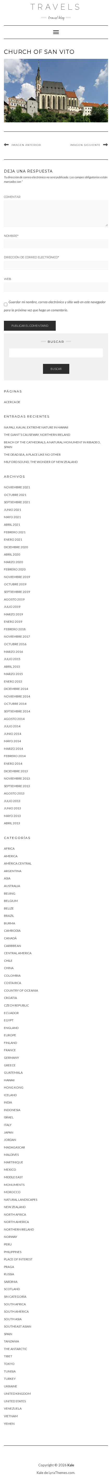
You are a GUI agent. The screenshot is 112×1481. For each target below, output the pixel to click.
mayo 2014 (12, 741)
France (10, 1050)
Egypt (9, 1020)
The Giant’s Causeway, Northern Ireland (37, 435)
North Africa (15, 1214)
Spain (8, 1334)
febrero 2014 (15, 756)
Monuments (14, 1185)
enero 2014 (13, 763)
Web (7, 279)
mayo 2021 (12, 517)
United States (15, 1401)
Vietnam (11, 1416)
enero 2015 (13, 681)
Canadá (10, 938)
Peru (8, 1244)
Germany (11, 1058)
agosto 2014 (14, 719)
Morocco (12, 1192)
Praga (9, 1267)
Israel (9, 1117)
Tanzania (11, 1341)
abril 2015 (12, 666)
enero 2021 (13, 539)
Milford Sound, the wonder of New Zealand (41, 462)
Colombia (12, 975)
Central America (18, 953)
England (11, 1028)
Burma (9, 923)
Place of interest (18, 1259)
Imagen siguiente (85, 145)
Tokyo (9, 1364)
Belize (9, 908)
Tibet (8, 1356)
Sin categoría (15, 1297)
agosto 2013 (14, 793)
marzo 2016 (13, 652)
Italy (7, 1125)
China (9, 968)
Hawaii (9, 1080)
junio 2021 (12, 510)
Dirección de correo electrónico (31, 257)
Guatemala (13, 1072)
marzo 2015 (13, 674)
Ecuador (11, 1013)
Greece (10, 1065)
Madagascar (14, 1147)
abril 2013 (12, 823)
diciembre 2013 (16, 771)
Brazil (9, 916)
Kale (70, 1465)
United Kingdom (17, 1394)
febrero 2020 (15, 569)
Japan (8, 1132)
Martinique (13, 1162)
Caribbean (12, 946)
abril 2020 (12, 554)
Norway (10, 1237)
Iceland (10, 1095)
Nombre (11, 236)
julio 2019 (12, 607)
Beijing (9, 893)
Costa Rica (12, 983)
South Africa (15, 1304)
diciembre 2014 (16, 689)
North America (16, 1222)
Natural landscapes (20, 1200)
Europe (10, 1035)
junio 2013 (12, 808)
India (8, 1102)
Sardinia (10, 1282)
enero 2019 (13, 622)
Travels (56, 7)
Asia (7, 878)
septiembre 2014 (17, 711)
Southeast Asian (17, 1326)
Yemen (9, 1424)
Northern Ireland (19, 1229)
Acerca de (12, 402)
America (10, 856)
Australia (12, 886)
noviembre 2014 (17, 696)
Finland (10, 1043)
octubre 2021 (15, 495)
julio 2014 (12, 726)
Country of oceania (21, 990)
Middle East (13, 1177)
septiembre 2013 (17, 786)
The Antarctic (15, 1349)
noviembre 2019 (17, 577)
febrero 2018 (15, 629)
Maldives (11, 1155)
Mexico (10, 1169)
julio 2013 (12, 801)
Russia (9, 1274)
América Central (18, 863)
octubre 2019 (15, 584)
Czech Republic (16, 1005)
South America (16, 1311)
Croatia (10, 998)
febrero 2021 (15, 532)
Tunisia (10, 1371)
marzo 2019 (13, 614)
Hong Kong (13, 1087)
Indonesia (12, 1110)
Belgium (11, 901)
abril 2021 (12, 525)
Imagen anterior (26, 145)
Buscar (56, 368)
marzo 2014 (13, 749)
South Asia (13, 1319)
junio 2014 (12, 734)
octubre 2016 (15, 644)
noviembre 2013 (17, 778)
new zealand (15, 1207)
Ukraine (10, 1386)
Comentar (12, 197)
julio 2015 (12, 659)
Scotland (12, 1289)
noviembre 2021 (17, 487)
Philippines (12, 1252)
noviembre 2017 (17, 636)
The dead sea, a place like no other (32, 454)
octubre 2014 (15, 704)
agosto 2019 (14, 599)
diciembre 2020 (16, 547)
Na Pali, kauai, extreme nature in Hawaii (36, 427)
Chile (8, 961)
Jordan (10, 1140)
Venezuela (13, 1408)
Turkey (10, 1379)
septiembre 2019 (17, 592)
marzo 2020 (13, 562)
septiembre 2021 (17, 502)
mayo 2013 (12, 816)
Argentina (12, 871)
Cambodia (12, 931)
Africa (9, 848)
